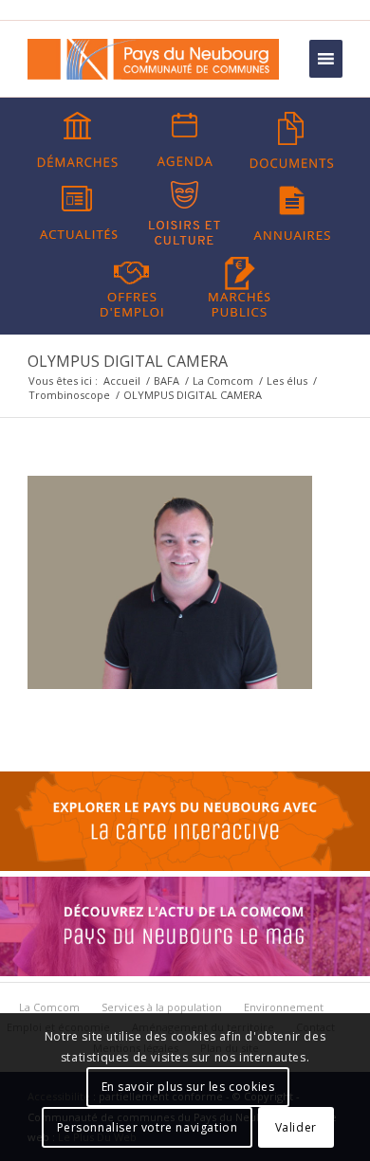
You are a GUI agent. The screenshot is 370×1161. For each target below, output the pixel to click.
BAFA (166, 380)
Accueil (121, 380)
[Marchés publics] (239, 285)
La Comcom (223, 380)
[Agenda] (185, 140)
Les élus (287, 380)
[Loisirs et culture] (185, 213)
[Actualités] (77, 213)
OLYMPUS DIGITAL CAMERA (128, 361)
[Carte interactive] (185, 866)
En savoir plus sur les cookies (188, 1087)
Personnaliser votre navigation (147, 1127)
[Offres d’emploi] (132, 285)
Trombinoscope (69, 395)
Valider (296, 1127)
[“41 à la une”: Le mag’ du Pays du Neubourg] (185, 971)
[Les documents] (292, 140)
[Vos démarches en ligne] (77, 140)
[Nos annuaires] (292, 213)
